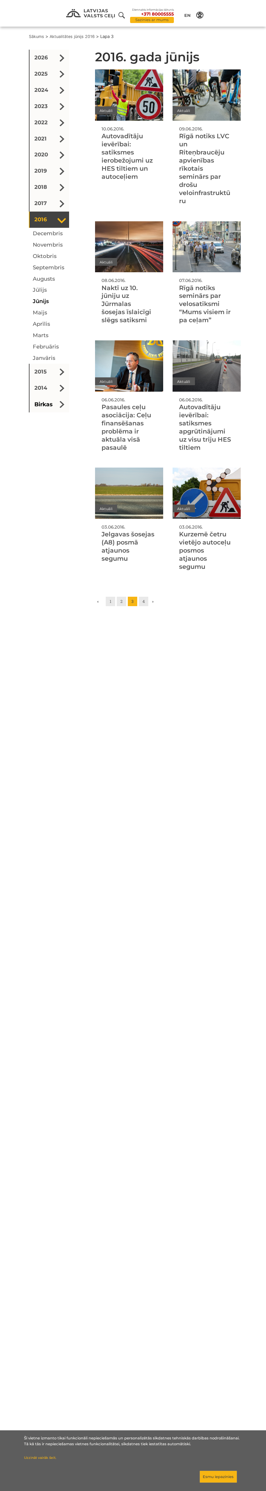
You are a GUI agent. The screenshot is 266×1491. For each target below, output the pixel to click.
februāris (46, 346)
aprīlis (41, 324)
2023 (41, 106)
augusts (44, 278)
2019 (40, 170)
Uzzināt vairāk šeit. (40, 1458)
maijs (40, 312)
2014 (40, 388)
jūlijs (40, 290)
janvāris (44, 358)
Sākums (36, 36)
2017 (40, 203)
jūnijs (41, 301)
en (187, 15)
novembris (48, 244)
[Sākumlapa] (90, 13)
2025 (41, 73)
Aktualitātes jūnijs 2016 (72, 36)
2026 (41, 57)
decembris (48, 233)
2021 (40, 138)
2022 (41, 122)
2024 (41, 90)
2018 (40, 187)
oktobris (44, 256)
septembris (48, 267)
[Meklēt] (124, 15)
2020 (41, 154)
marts (40, 335)
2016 (40, 219)
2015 (40, 371)
